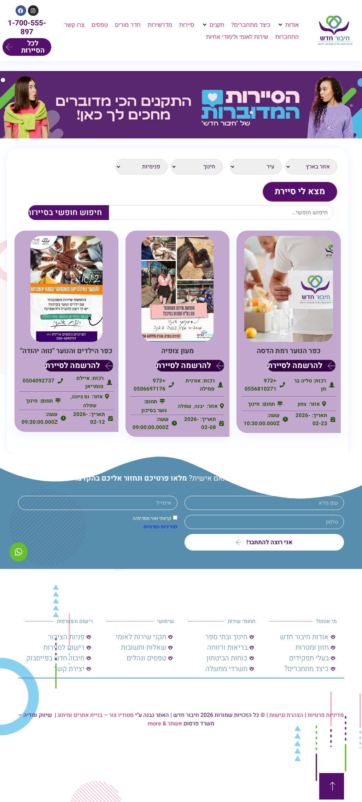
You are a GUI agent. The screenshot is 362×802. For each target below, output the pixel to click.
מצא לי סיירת (300, 191)
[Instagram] (33, 10)
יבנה (199, 406)
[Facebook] (21, 10)
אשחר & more (165, 723)
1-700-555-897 (27, 27)
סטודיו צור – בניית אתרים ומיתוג (96, 715)
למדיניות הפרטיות (160, 527)
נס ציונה (80, 396)
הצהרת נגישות (286, 715)
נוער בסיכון (154, 410)
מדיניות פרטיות (326, 715)
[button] (288, 25)
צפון (302, 404)
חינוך (253, 404)
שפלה (184, 406)
